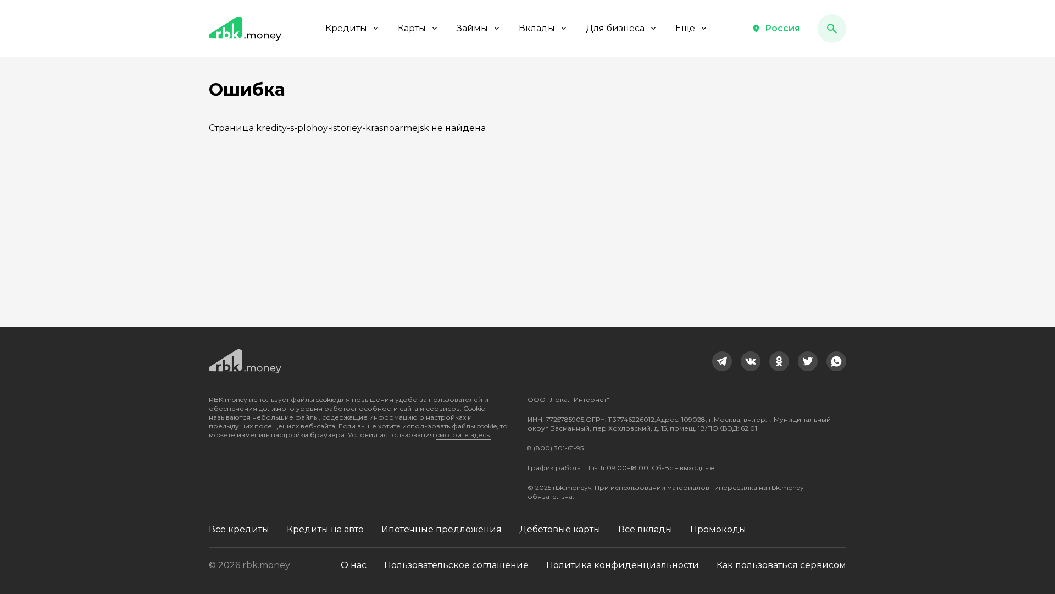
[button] (776, 28)
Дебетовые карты (560, 529)
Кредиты (346, 28)
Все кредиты (239, 529)
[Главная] (245, 28)
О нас (354, 565)
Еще (685, 28)
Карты (412, 28)
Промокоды (718, 529)
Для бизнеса (615, 28)
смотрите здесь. (463, 435)
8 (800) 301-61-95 (556, 448)
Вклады (537, 28)
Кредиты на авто (325, 529)
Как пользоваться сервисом (781, 565)
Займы (472, 28)
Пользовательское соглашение (456, 565)
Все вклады (645, 529)
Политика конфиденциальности (622, 565)
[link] (722, 361)
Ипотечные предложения (441, 529)
